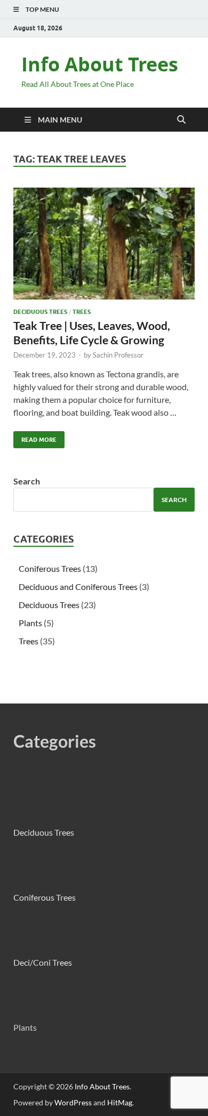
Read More (35, 437)
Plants (30, 623)
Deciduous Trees (40, 312)
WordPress (73, 1102)
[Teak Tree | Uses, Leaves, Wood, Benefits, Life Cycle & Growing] (104, 244)
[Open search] (181, 120)
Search (26, 481)
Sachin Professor (118, 355)
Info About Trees (99, 64)
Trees (82, 312)
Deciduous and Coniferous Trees (78, 586)
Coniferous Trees (50, 568)
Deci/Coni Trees (42, 962)
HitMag (119, 1102)
